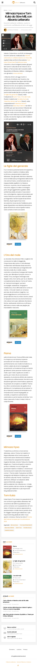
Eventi (10, 10)
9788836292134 (18, 569)
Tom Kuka (9, 495)
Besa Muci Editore (19, 106)
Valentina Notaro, (21, 104)
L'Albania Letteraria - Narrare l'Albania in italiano (18, 662)
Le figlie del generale (11, 95)
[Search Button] (34, 2)
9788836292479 (18, 554)
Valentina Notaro (10, 101)
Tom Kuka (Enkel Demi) (26, 525)
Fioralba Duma (22, 99)
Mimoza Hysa (22, 62)
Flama (19, 101)
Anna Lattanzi (17, 73)
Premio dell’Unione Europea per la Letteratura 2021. (18, 519)
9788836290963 (18, 583)
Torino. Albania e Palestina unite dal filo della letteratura (15, 601)
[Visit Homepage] (18, 2)
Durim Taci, (17, 97)
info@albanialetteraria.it (18, 656)
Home (5, 10)
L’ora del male (17, 575)
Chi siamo (12, 649)
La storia (19, 649)
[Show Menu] (2, 2)
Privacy (25, 649)
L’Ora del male (25, 97)
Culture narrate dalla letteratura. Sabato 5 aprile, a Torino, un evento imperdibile (17, 608)
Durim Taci (19, 527)
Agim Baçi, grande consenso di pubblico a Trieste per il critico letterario (18, 615)
